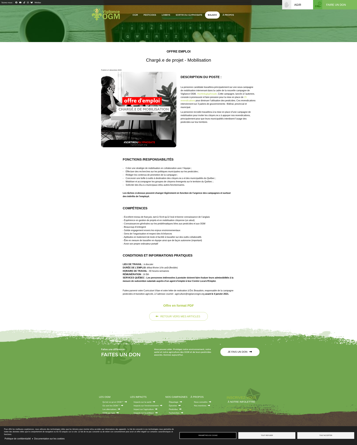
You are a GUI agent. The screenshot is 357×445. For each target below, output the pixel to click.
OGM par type (108, 413)
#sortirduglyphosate (207, 94)
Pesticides (173, 409)
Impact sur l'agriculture (144, 409)
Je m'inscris (239, 409)
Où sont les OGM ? (111, 405)
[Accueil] (107, 14)
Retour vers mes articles (180, 316)
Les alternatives (109, 409)
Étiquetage (173, 402)
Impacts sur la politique (144, 413)
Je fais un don (238, 351)
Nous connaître (201, 402)
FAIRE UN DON (336, 4)
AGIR (297, 4)
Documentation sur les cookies (49, 438)
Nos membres (200, 405)
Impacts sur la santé (142, 402)
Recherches (174, 413)
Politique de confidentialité (18, 438)
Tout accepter (325, 435)
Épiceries (173, 405)
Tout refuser (267, 435)
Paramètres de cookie (208, 435)
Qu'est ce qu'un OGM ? (112, 402)
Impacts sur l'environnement (146, 405)
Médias (38, 2)
